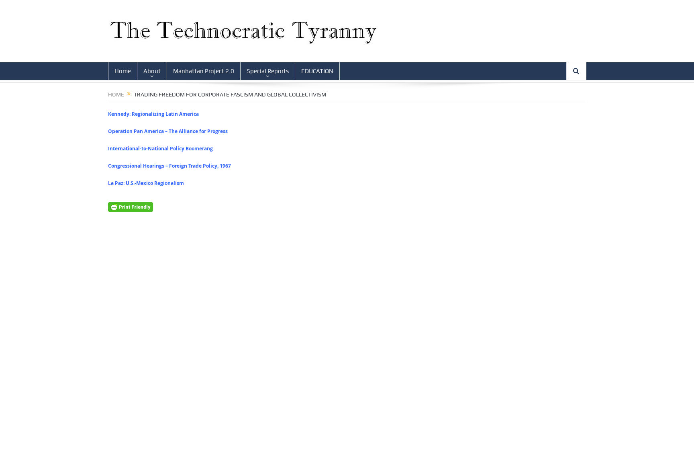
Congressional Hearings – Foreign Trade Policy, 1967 (169, 165)
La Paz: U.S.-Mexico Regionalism (146, 183)
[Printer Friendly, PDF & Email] (130, 206)
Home (122, 71)
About (152, 71)
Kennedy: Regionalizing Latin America (153, 114)
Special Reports (268, 71)
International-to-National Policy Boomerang (160, 148)
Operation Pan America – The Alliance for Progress (168, 131)
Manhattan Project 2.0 (203, 71)
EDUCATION (317, 71)
